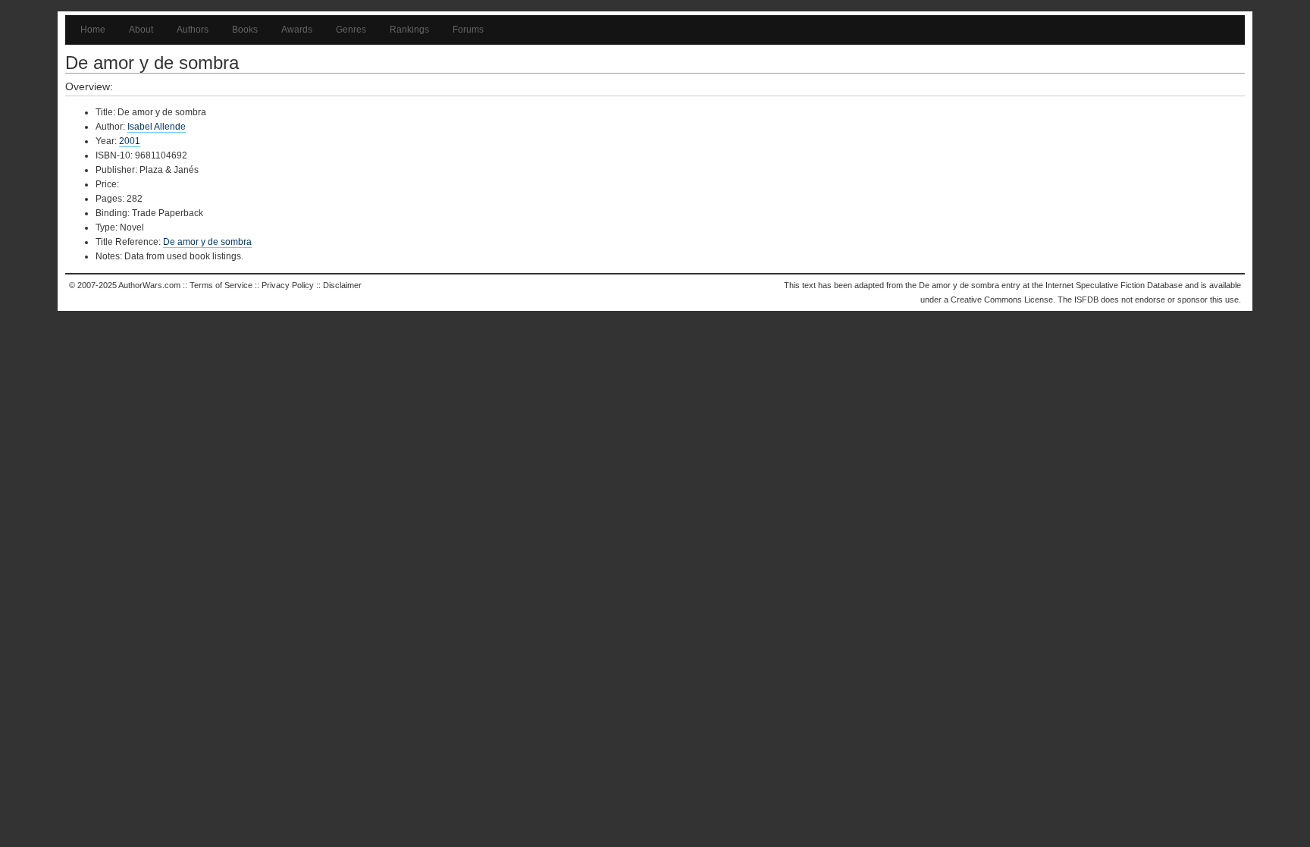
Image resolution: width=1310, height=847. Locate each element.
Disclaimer (342, 285)
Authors (192, 29)
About (141, 29)
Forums (468, 29)
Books (245, 29)
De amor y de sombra (207, 242)
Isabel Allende (156, 126)
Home (92, 29)
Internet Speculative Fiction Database (1114, 285)
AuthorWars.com (149, 285)
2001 (129, 141)
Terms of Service (221, 285)
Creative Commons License (1002, 299)
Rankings (409, 29)
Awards (296, 29)
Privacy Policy (288, 285)
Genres (351, 29)
